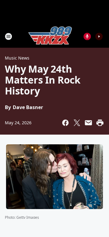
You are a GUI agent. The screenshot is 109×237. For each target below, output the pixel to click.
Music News (17, 58)
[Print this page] (100, 122)
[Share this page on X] (77, 122)
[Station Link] (50, 36)
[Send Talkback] (87, 36)
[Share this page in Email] (88, 122)
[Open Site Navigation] (8, 36)
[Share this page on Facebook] (65, 122)
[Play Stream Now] (99, 36)
